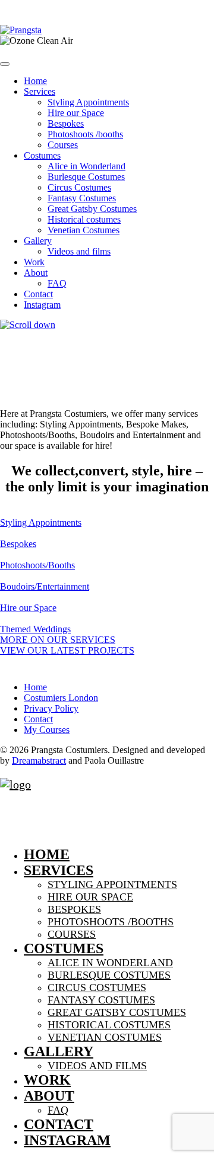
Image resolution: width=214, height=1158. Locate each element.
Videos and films (79, 251)
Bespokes (66, 123)
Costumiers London (61, 698)
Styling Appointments (88, 102)
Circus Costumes (79, 187)
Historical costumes (84, 219)
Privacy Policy (51, 708)
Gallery (38, 241)
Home (35, 81)
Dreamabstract (39, 760)
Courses (63, 145)
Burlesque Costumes (86, 177)
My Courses (47, 730)
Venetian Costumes (83, 230)
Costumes (42, 155)
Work (34, 262)
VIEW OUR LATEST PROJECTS (67, 650)
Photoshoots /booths (85, 134)
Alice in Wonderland (86, 166)
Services (39, 91)
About (36, 273)
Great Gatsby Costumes (92, 209)
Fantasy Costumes (82, 198)
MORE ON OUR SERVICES (57, 640)
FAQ (57, 283)
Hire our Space (76, 113)
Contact (38, 294)
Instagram (42, 305)
